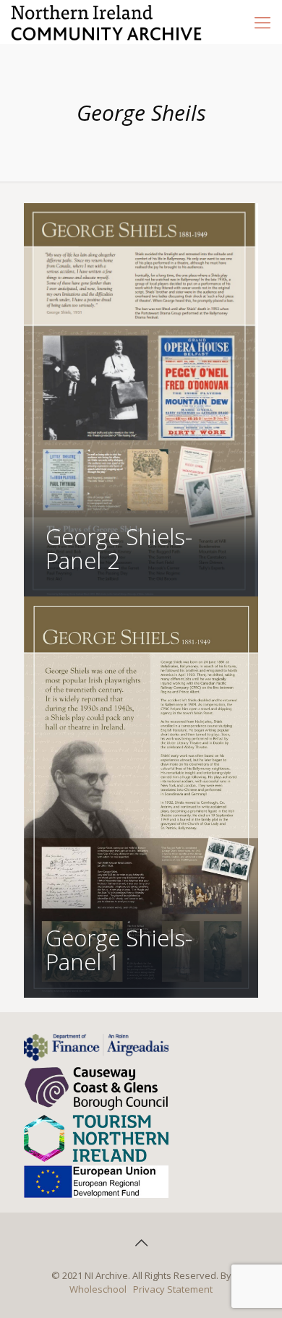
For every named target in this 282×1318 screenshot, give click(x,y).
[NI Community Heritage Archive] (106, 22)
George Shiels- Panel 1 (119, 950)
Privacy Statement (173, 1289)
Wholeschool (98, 1289)
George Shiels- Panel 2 (119, 548)
